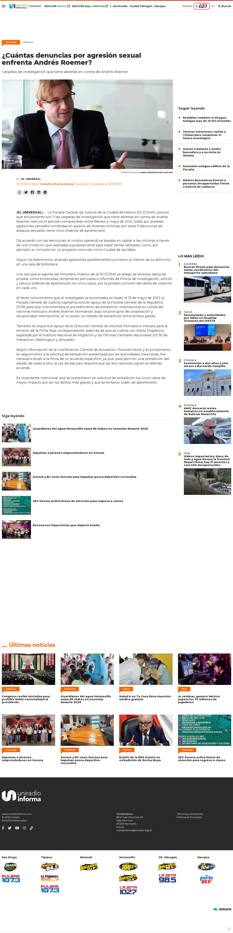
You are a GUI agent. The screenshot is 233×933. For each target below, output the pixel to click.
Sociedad (10, 42)
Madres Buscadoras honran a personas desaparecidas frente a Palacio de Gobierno (206, 183)
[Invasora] (11, 867)
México (28, 42)
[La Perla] (207, 879)
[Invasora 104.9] (89, 867)
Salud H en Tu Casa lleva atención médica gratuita (145, 698)
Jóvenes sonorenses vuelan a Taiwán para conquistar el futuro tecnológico (204, 135)
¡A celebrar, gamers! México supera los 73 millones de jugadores (199, 699)
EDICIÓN (56, 6)
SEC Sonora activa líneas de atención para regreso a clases (78, 501)
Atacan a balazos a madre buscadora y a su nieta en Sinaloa (202, 152)
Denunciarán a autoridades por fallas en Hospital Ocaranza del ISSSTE (205, 317)
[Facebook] (32, 192)
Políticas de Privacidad (189, 817)
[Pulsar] (11, 878)
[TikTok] (31, 828)
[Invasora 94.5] (50, 867)
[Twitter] (26, 192)
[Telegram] (45, 192)
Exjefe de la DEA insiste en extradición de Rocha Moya (140, 758)
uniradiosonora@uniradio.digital (134, 830)
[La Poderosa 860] (50, 878)
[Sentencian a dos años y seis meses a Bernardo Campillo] (207, 382)
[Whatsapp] (19, 192)
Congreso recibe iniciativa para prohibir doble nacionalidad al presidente (26, 699)
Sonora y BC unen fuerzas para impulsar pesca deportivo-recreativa (84, 477)
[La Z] (128, 890)
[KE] (207, 866)
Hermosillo (120, 6)
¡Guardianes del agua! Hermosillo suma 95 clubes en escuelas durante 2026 (90, 428)
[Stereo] (128, 866)
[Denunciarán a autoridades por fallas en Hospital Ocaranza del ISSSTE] (207, 337)
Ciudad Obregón (141, 6)
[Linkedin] (38, 192)
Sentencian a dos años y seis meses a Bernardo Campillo (206, 364)
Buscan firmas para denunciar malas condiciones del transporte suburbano (207, 269)
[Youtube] (17, 828)
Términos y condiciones (190, 814)
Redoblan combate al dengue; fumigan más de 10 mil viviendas (207, 119)
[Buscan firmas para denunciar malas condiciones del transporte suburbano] (207, 289)
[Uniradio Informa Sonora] (25, 6)
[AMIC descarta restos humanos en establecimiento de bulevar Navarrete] (207, 430)
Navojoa (159, 6)
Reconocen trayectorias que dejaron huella (66, 525)
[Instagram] (24, 828)
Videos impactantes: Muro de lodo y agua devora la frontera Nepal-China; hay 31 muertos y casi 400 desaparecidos (207, 460)
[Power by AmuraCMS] (222, 909)
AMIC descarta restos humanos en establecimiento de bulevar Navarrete (206, 411)
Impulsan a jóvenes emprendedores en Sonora (68, 452)
